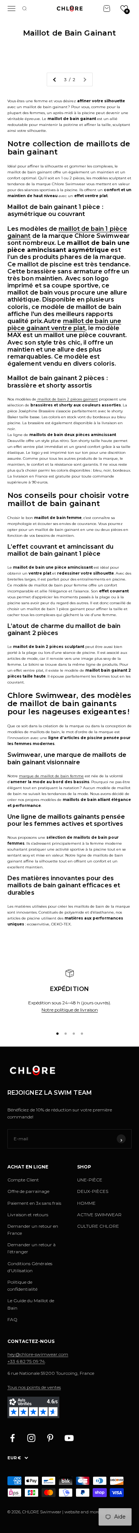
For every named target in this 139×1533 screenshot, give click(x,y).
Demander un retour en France (32, 1229)
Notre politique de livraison (70, 1009)
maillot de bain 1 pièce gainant (67, 232)
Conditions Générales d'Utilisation (29, 1267)
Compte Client (23, 1180)
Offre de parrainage (28, 1191)
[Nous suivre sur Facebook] (12, 1438)
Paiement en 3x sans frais (34, 1203)
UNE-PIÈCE (89, 1180)
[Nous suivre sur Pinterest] (50, 1438)
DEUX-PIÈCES (92, 1191)
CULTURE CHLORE (98, 1226)
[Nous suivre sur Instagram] (31, 1438)
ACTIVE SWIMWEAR (99, 1214)
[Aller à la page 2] (55, 79)
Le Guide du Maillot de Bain (30, 1304)
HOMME (86, 1203)
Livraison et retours (27, 1214)
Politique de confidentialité (22, 1285)
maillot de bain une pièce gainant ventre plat (64, 324)
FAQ (12, 1319)
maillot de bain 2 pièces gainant (67, 399)
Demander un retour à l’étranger (31, 1248)
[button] (124, 8)
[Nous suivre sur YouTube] (69, 1438)
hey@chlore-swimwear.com (37, 1354)
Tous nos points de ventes (34, 1387)
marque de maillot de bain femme (51, 776)
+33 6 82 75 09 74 (26, 1361)
